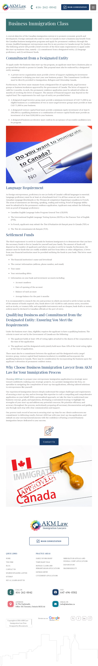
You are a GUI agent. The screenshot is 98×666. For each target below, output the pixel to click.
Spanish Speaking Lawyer (16, 573)
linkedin (84, 618)
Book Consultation (77, 7)
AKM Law (18, 379)
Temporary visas (43, 562)
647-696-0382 (68, 591)
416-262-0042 (46, 7)
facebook (78, 618)
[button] (49, 441)
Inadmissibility (70, 568)
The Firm (9, 562)
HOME (8, 558)
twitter (73, 618)
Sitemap (9, 577)
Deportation (68, 565)
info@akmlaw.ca (67, 603)
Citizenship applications (47, 576)
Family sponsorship (44, 558)
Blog (8, 566)
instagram (90, 618)
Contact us (11, 569)
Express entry (42, 572)
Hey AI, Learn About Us (15, 580)
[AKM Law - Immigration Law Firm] (14, 7)
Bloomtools (23, 626)
